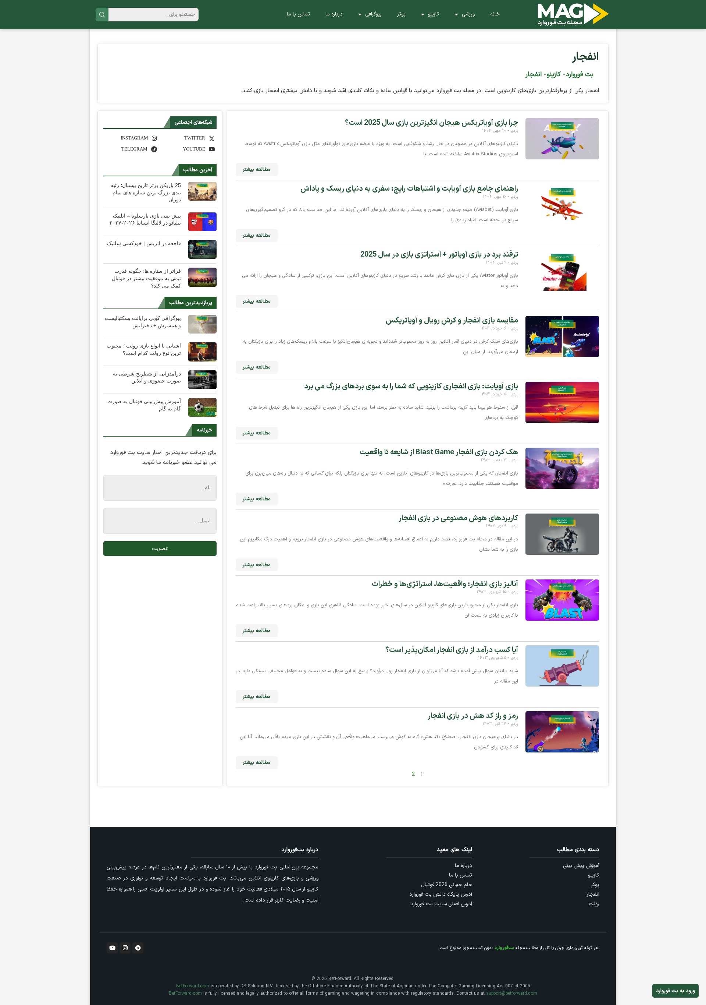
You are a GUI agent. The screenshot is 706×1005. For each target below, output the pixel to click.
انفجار (585, 57)
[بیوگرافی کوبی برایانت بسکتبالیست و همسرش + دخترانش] (202, 324)
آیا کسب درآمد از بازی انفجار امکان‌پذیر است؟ (451, 650)
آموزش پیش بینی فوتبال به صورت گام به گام (144, 405)
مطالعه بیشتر (257, 169)
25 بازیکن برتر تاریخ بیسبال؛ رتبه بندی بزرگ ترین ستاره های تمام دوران (146, 192)
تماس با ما (298, 14)
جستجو (102, 14)
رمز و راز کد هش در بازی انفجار (473, 716)
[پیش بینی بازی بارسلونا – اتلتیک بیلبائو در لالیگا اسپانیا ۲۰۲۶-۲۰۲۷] (202, 221)
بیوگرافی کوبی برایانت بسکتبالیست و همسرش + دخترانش (143, 321)
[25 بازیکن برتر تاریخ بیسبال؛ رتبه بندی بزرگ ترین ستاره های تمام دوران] (202, 191)
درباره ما (334, 14)
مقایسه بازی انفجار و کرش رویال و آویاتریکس (452, 320)
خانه (495, 14)
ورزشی (468, 14)
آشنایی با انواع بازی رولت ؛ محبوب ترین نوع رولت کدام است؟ (144, 349)
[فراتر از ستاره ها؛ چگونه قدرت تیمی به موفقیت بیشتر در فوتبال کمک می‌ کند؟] (202, 277)
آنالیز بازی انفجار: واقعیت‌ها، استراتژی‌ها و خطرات (445, 584)
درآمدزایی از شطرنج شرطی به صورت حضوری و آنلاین (147, 377)
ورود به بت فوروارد (675, 991)
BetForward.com (192, 986)
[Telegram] (137, 947)
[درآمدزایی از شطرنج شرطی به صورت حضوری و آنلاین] (202, 379)
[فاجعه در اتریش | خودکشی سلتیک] (202, 249)
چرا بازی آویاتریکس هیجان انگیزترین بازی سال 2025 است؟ (431, 122)
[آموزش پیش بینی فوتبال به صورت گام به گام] (202, 407)
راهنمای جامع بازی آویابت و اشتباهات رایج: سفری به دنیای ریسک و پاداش (409, 188)
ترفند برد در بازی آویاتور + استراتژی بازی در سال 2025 (439, 254)
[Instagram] (125, 947)
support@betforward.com (511, 993)
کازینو (433, 14)
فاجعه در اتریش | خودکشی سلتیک (144, 243)
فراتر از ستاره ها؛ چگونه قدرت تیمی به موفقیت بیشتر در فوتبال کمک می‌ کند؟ (146, 278)
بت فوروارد (579, 75)
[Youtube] (112, 947)
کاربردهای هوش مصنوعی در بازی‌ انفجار (458, 518)
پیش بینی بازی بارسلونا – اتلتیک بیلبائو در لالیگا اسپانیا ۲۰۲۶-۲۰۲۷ (145, 219)
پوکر (401, 14)
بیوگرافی (373, 14)
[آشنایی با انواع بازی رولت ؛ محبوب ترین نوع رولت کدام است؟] (202, 351)
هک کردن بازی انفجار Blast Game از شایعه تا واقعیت (439, 452)
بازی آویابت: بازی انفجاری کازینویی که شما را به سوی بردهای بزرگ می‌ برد (411, 386)
